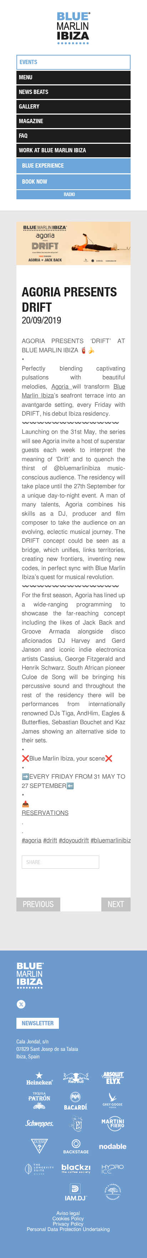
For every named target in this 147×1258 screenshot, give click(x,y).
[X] (21, 1004)
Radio (69, 194)
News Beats (33, 92)
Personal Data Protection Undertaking (68, 1229)
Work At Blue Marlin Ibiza (52, 150)
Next (116, 904)
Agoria (61, 387)
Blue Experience (43, 165)
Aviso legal (68, 1213)
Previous (38, 904)
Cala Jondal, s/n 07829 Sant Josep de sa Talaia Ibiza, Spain (47, 1048)
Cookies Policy (68, 1218)
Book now (34, 181)
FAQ (23, 135)
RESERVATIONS (45, 813)
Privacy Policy (68, 1224)
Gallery (29, 106)
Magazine (31, 121)
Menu (25, 77)
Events (28, 62)
